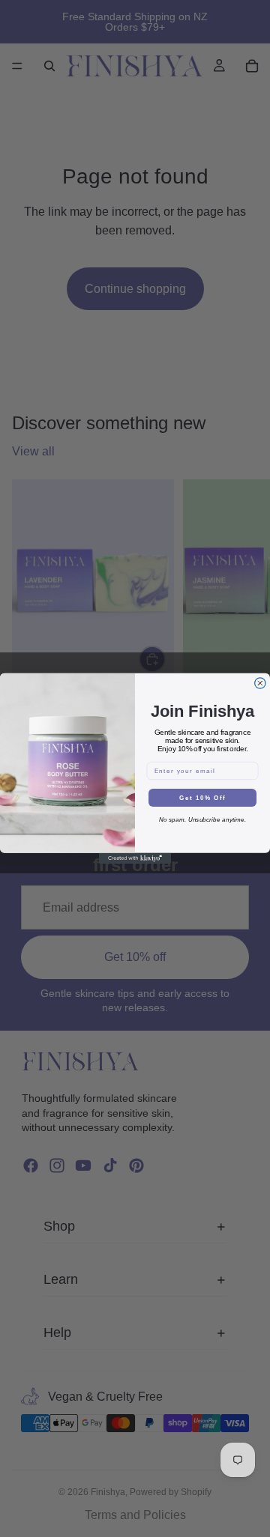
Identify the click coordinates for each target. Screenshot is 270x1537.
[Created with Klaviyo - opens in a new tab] (135, 858)
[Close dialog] (260, 683)
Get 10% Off (202, 797)
